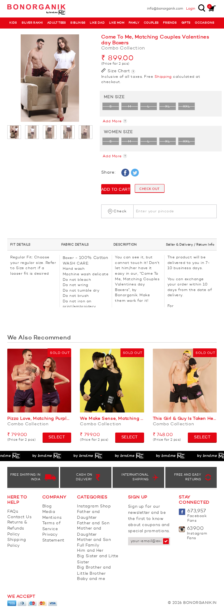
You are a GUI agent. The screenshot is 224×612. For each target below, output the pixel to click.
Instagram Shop (94, 506)
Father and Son (93, 523)
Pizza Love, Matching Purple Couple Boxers (39, 419)
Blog (47, 506)
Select (56, 437)
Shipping (163, 77)
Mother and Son (94, 540)
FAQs (12, 511)
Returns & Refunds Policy (17, 528)
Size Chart (118, 71)
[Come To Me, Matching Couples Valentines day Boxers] (49, 78)
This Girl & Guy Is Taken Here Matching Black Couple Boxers (185, 419)
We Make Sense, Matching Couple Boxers (112, 419)
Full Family (88, 545)
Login (190, 8)
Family (134, 23)
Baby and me (91, 579)
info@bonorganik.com (165, 8)
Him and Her (90, 550)
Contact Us (19, 517)
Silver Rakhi (32, 23)
